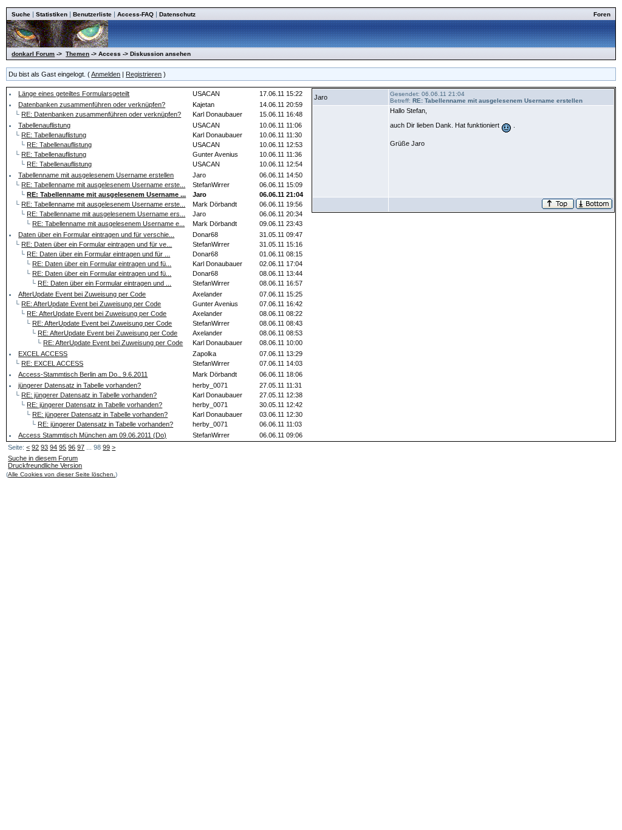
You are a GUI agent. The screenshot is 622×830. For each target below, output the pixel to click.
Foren (601, 14)
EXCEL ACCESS (42, 353)
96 (71, 447)
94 (53, 447)
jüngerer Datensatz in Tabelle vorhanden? (79, 385)
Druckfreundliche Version (45, 465)
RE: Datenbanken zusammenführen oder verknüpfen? (101, 114)
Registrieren (144, 74)
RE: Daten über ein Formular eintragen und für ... (98, 254)
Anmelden (105, 74)
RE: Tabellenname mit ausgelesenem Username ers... (106, 214)
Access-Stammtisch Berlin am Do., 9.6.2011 (83, 374)
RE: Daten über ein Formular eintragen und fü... (101, 263)
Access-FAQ (135, 14)
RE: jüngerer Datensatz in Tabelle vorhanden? (89, 395)
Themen (77, 53)
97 (80, 447)
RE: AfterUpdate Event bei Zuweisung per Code (91, 303)
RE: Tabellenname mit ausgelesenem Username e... (108, 223)
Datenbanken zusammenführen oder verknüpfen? (91, 104)
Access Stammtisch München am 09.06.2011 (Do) (92, 435)
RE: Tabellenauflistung (53, 135)
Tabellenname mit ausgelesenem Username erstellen (96, 175)
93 (44, 447)
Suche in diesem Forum (43, 458)
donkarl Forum (33, 53)
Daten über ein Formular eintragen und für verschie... (96, 234)
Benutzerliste (92, 14)
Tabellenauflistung (44, 125)
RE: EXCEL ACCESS (52, 363)
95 (62, 447)
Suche (21, 14)
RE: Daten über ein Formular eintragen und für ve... (96, 244)
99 (106, 447)
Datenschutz (177, 14)
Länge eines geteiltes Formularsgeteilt (73, 93)
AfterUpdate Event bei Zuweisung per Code (82, 294)
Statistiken (51, 14)
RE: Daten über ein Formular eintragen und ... (104, 283)
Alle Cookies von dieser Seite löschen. (61, 474)
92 (35, 447)
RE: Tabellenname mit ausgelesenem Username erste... (103, 184)
